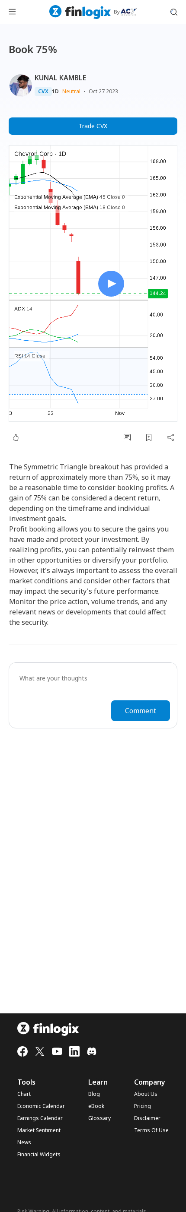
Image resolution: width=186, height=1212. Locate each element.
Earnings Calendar (40, 1118)
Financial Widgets (39, 1154)
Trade (93, 126)
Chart (24, 1094)
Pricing (142, 1106)
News (24, 1142)
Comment (140, 710)
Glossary (99, 1118)
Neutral (71, 91)
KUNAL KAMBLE (60, 77)
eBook (96, 1106)
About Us (145, 1094)
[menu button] (12, 12)
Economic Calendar (41, 1106)
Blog (94, 1094)
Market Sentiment (39, 1130)
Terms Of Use (151, 1130)
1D (55, 91)
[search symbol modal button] (174, 12)
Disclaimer (147, 1118)
